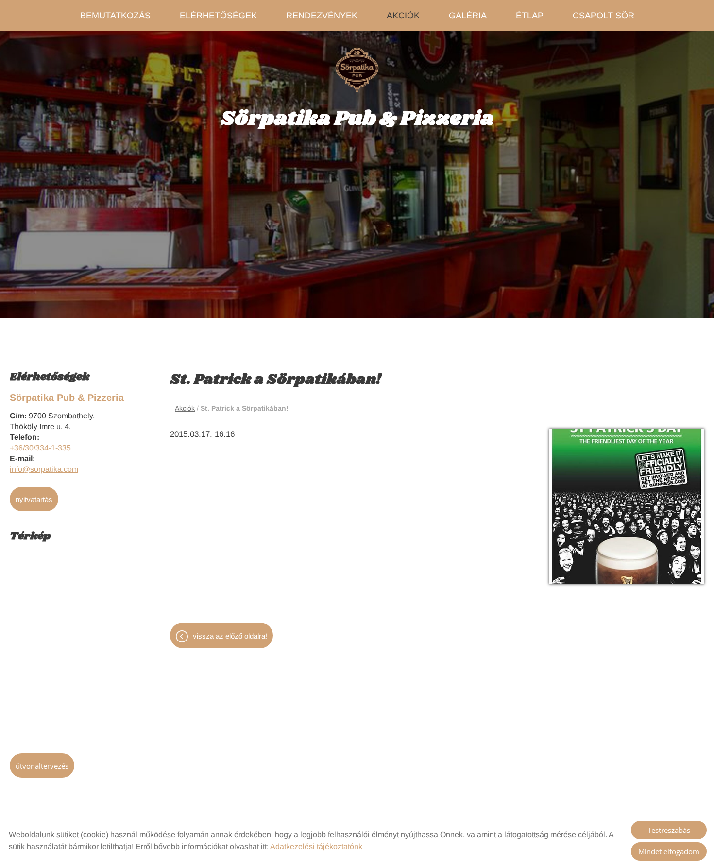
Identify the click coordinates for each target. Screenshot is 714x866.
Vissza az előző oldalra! (230, 636)
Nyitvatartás (34, 499)
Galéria (468, 15)
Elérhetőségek (218, 15)
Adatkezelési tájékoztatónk (316, 846)
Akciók (403, 15)
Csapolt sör (603, 15)
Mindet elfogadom (668, 851)
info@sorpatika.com (44, 469)
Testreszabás (668, 830)
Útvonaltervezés (42, 766)
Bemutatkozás (115, 15)
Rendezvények (321, 15)
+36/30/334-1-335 (40, 448)
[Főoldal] (357, 70)
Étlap (530, 15)
